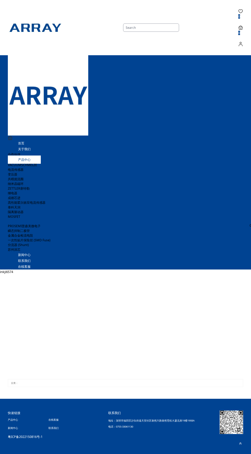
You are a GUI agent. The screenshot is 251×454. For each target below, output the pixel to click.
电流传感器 (16, 169)
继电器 (12, 193)
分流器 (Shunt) (18, 245)
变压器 (12, 174)
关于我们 (24, 149)
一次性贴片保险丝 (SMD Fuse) (29, 240)
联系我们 (24, 261)
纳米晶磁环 (16, 184)
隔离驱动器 (16, 212)
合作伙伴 (14, 154)
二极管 (12, 221)
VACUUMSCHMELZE (22, 165)
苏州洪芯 (14, 249)
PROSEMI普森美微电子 (24, 226)
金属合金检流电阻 (20, 235)
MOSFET (14, 216)
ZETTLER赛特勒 (19, 188)
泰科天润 (14, 207)
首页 (21, 143)
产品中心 (24, 159)
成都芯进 (14, 198)
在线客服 (24, 266)
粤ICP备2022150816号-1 (25, 435)
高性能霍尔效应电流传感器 (26, 202)
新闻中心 (24, 255)
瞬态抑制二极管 (19, 231)
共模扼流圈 (16, 179)
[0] (124, 138)
